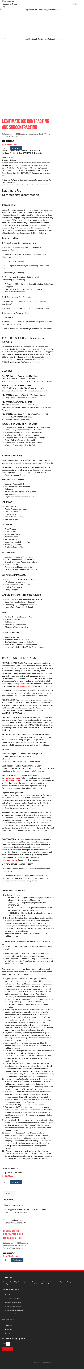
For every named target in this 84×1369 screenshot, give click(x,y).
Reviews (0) (9, 1193)
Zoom (27, 875)
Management (33, 134)
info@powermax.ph (40, 771)
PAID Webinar (45, 134)
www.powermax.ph (24, 686)
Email (4, 1344)
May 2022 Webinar (19, 134)
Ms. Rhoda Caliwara (14, 136)
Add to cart (16, 148)
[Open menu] (80, 4)
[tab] (9, 1194)
